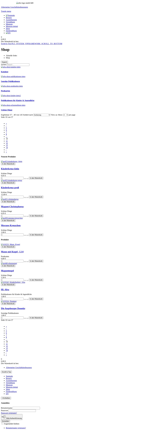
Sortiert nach (28, 115)
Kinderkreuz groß (10, 187)
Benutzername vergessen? (16, 428)
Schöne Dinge (6, 110)
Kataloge (4, 72)
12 (7, 143)
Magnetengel (7, 270)
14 (7, 148)
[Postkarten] (12, 86)
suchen (3, 65)
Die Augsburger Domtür (13, 308)
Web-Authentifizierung (14, 418)
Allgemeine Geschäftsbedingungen (14, 7)
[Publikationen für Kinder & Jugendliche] (11, 96)
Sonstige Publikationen (10, 81)
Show (60, 115)
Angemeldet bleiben (11, 424)
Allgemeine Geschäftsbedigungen (19, 368)
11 (7, 141)
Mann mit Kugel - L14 (12, 251)
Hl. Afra (5, 289)
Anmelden (5, 421)
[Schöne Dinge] (13, 105)
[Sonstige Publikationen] (13, 76)
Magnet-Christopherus (12, 206)
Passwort (4, 410)
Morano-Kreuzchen (11, 225)
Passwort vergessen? (9, 413)
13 (7, 145)
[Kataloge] (10, 67)
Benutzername (6, 408)
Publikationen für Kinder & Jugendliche (17, 100)
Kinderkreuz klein (10, 168)
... (6, 137)
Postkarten (5, 91)
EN (7, 394)
